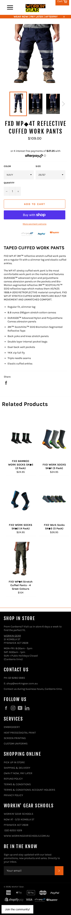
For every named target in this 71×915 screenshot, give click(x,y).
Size (38, 166)
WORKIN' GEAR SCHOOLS (18, 813)
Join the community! (17, 909)
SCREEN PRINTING (15, 738)
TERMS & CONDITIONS (17, 784)
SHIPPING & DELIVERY (17, 767)
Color (7, 166)
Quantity (9, 182)
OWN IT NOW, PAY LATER (18, 773)
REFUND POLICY (13, 778)
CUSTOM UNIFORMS (15, 743)
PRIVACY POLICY (13, 795)
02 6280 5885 (16, 677)
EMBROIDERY (12, 727)
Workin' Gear (18, 887)
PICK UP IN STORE (14, 762)
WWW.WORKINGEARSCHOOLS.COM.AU (27, 835)
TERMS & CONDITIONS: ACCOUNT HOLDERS (29, 789)
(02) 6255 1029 (13, 830)
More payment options (34, 224)
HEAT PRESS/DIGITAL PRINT (20, 732)
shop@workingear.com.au (22, 683)
